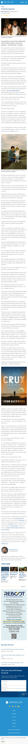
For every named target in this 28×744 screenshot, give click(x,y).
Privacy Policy (18, 737)
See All (23, 586)
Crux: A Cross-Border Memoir (13, 90)
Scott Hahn (3, 651)
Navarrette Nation (14, 525)
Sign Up (24, 693)
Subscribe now (4, 543)
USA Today (10, 524)
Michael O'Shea (4, 664)
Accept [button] (3, 741)
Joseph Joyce (21, 579)
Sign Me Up (3, 692)
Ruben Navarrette (5, 11)
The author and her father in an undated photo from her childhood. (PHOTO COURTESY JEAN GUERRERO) (13, 171)
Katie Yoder (3, 580)
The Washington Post (19, 518)
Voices (2, 6)
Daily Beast (21, 520)
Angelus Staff (12, 576)
